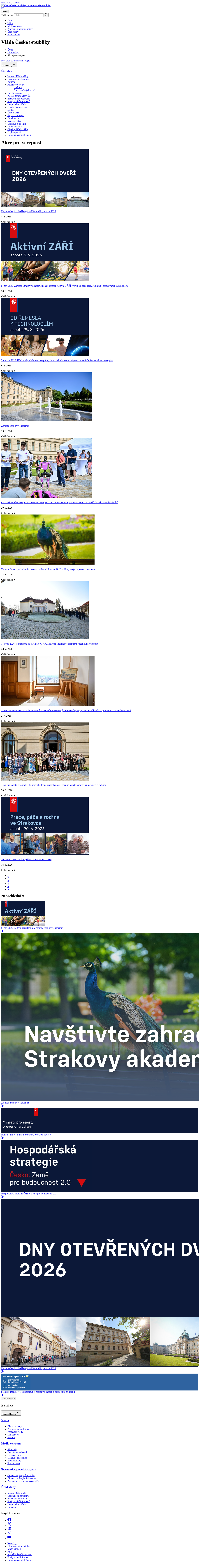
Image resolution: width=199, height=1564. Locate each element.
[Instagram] (9, 1533)
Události (18, 87)
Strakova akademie (16, 123)
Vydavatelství (14, 121)
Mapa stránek (14, 1549)
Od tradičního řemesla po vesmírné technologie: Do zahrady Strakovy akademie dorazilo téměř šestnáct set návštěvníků (59, 502)
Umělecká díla (14, 126)
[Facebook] (9, 1520)
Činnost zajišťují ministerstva (21, 1478)
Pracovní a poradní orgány (20, 29)
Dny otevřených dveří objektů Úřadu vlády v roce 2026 (28, 211)
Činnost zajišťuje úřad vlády (21, 1475)
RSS (9, 1551)
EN (3, 8)
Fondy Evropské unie (18, 107)
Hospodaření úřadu (16, 104)
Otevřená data (14, 118)
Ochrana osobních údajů (19, 135)
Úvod (10, 20)
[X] (9, 1525)
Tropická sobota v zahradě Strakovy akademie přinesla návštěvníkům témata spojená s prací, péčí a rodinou (53, 785)
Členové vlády (14, 1426)
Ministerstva (13, 1434)
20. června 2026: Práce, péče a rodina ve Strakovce (26, 859)
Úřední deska (14, 112)
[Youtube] (9, 1538)
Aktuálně (11, 1449)
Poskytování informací (18, 101)
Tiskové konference (17, 1457)
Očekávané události (17, 1452)
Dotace (10, 109)
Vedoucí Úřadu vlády (17, 76)
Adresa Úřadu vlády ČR (19, 96)
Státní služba (13, 34)
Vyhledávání (7, 15)
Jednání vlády (14, 1460)
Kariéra (11, 82)
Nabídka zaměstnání (17, 1498)
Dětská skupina (15, 93)
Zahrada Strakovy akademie (15, 425)
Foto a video (13, 1463)
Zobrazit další (8, 1398)
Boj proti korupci (15, 115)
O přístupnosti (14, 132)
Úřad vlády (13, 31)
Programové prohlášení (18, 1429)
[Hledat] (46, 15)
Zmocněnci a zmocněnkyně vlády (24, 1481)
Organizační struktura (18, 79)
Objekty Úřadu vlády (17, 129)
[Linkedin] (9, 1529)
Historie (11, 1437)
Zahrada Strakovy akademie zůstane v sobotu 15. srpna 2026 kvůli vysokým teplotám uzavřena (48, 569)
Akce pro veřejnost (16, 84)
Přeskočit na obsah (10, 2)
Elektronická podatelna (18, 98)
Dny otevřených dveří (24, 90)
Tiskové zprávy (15, 1455)
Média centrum (14, 26)
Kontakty (12, 1543)
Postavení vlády (15, 1432)
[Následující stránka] (8, 889)
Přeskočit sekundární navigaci (15, 60)
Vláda (10, 23)
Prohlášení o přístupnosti (19, 1554)
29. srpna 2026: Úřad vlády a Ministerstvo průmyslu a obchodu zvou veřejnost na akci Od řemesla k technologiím (57, 360)
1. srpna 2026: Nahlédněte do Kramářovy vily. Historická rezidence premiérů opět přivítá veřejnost (49, 643)
